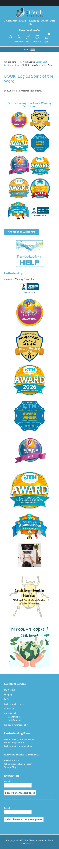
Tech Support (14, 720)
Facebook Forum (12, 760)
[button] (11, 37)
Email (8, 781)
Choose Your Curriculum (29, 30)
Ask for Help (14, 716)
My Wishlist (9, 689)
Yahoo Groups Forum (14, 742)
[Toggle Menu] (32, 49)
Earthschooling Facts (13, 704)
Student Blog (10, 767)
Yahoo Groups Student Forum (18, 763)
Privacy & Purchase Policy (16, 724)
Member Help (10, 713)
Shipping (8, 694)
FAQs (6, 699)
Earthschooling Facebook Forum (19, 739)
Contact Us (9, 708)
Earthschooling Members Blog (18, 746)
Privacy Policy (32, 843)
